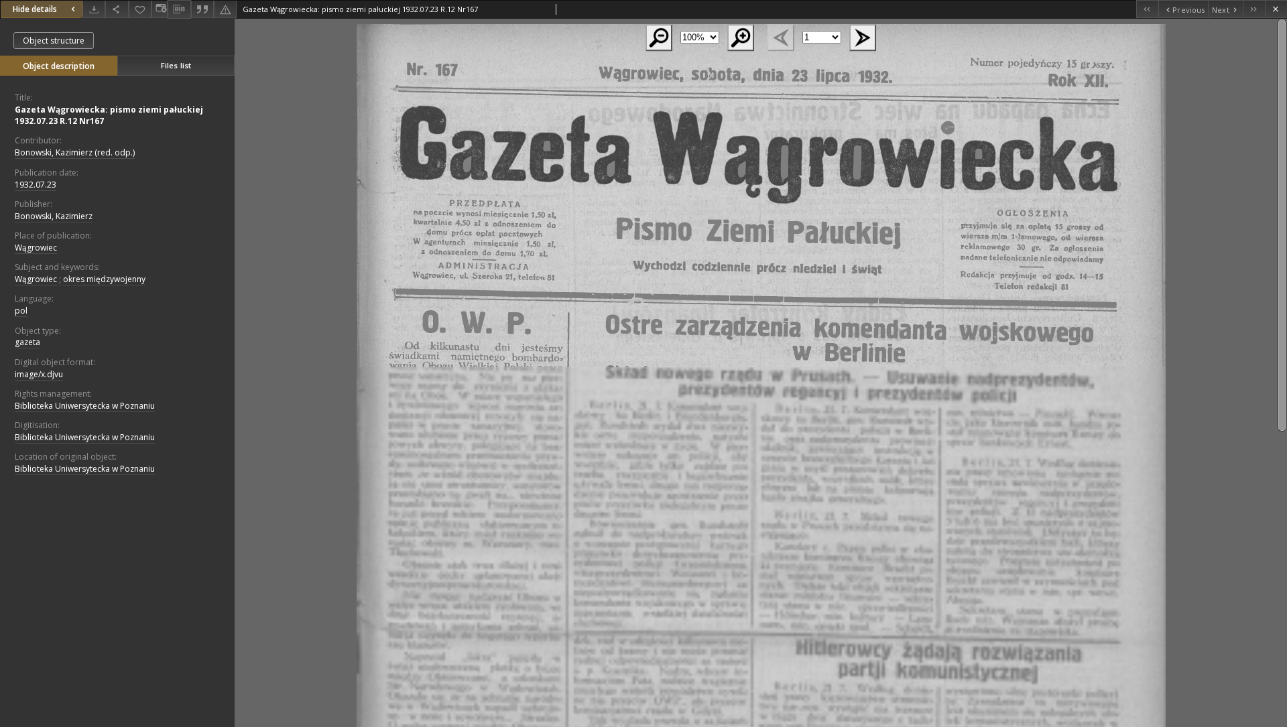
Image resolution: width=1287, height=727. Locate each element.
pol (21, 310)
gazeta (27, 342)
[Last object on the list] (1254, 9)
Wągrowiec (36, 247)
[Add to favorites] (140, 9)
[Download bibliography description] (179, 9)
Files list (176, 65)
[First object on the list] (1147, 9)
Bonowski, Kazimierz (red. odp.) (75, 152)
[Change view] (159, 9)
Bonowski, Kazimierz (54, 216)
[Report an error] (225, 9)
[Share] (116, 9)
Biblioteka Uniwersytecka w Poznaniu (85, 405)
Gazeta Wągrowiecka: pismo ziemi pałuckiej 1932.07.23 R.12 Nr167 (109, 115)
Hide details (35, 9)
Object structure (53, 40)
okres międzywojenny (104, 279)
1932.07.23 (35, 184)
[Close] (1276, 9)
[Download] (93, 9)
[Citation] (202, 9)
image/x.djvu (39, 374)
